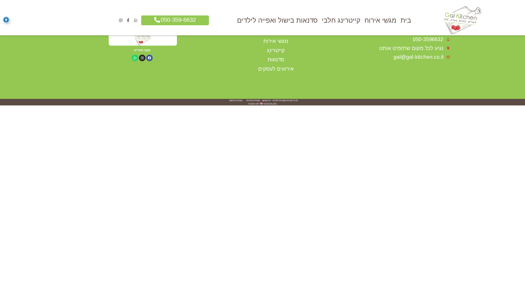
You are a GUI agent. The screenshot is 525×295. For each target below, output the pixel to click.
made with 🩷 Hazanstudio (262, 103)
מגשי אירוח (380, 20)
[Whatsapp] (135, 58)
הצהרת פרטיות (253, 100)
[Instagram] (142, 58)
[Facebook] (149, 58)
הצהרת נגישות (235, 100)
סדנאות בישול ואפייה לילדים (277, 20)
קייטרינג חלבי (341, 20)
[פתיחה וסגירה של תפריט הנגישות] (6, 20)
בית (405, 20)
